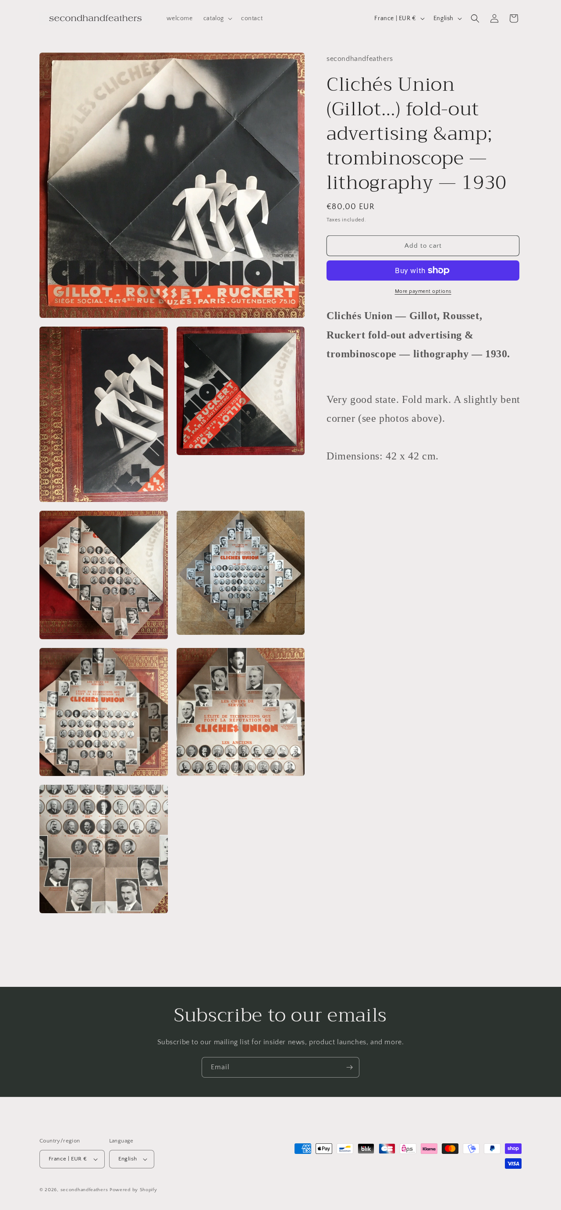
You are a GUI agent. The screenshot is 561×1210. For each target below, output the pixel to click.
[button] (217, 18)
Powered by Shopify (133, 1189)
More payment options (423, 291)
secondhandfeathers (84, 1189)
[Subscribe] (349, 1067)
